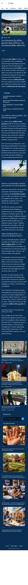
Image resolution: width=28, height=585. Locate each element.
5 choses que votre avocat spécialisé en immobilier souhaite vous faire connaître (12, 383)
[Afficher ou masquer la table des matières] (17, 93)
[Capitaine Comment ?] (10, 3)
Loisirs (3, 50)
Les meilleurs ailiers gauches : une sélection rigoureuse (12, 96)
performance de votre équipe (16, 86)
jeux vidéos (12, 59)
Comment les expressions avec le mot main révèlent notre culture (13, 449)
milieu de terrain (19, 79)
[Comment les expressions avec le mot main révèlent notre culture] (14, 435)
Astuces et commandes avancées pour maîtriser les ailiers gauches (14, 101)
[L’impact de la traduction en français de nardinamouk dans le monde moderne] (14, 516)
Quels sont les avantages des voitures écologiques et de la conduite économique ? (12, 359)
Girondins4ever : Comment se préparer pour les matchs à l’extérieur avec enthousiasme (13, 503)
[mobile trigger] (2, 3)
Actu (2, 386)
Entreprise (3, 410)
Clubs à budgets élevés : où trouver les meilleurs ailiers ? (13, 105)
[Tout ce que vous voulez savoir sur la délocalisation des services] (14, 397)
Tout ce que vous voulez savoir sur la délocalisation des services (10, 407)
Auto (2, 362)
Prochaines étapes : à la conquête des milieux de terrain (13, 109)
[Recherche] (25, 3)
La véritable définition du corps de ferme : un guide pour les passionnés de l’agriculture (13, 476)
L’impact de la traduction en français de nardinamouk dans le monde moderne (12, 530)
